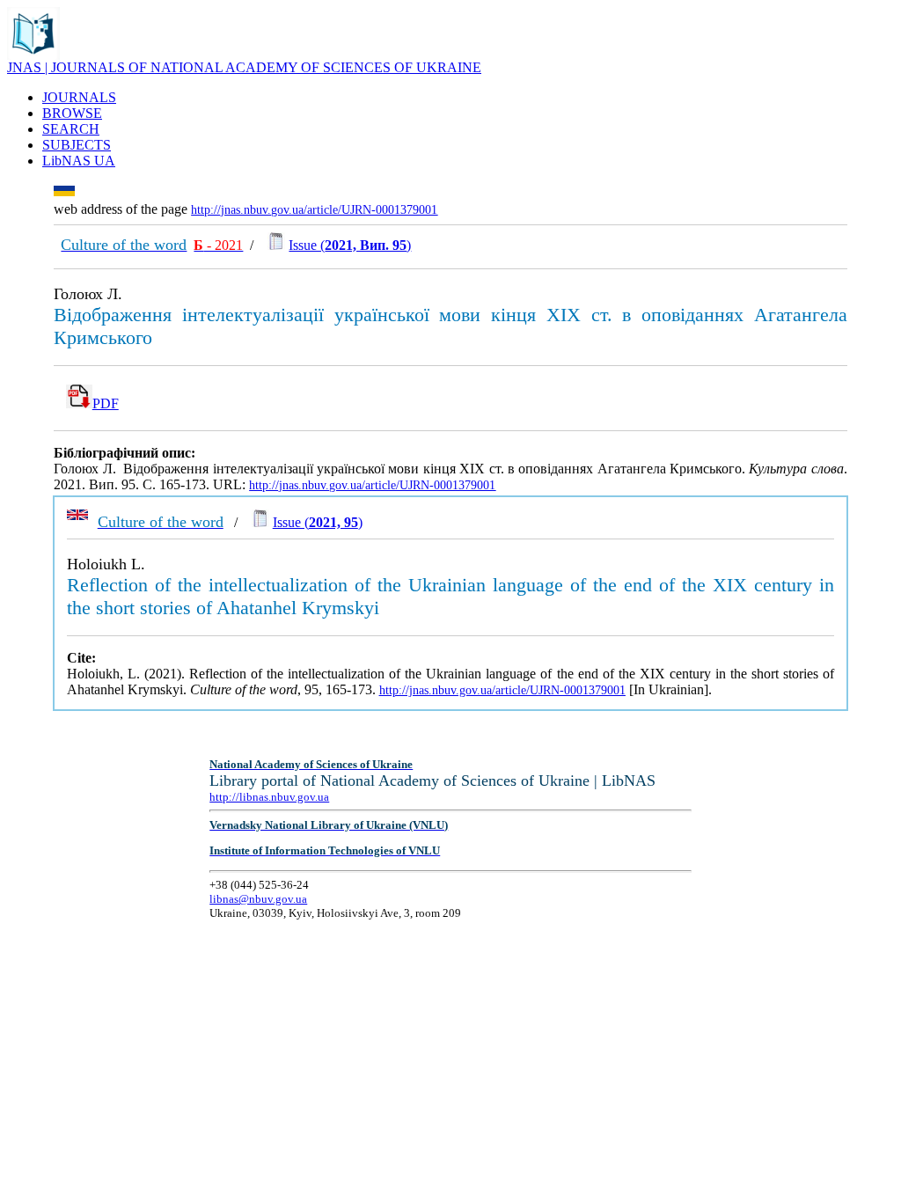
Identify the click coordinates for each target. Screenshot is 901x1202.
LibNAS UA (78, 160)
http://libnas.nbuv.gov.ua (269, 796)
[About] (33, 55)
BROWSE (72, 113)
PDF (105, 403)
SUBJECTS (76, 144)
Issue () (350, 245)
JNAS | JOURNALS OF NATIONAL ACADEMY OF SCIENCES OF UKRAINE (244, 67)
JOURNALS (79, 97)
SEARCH (70, 128)
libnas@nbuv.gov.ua (258, 898)
